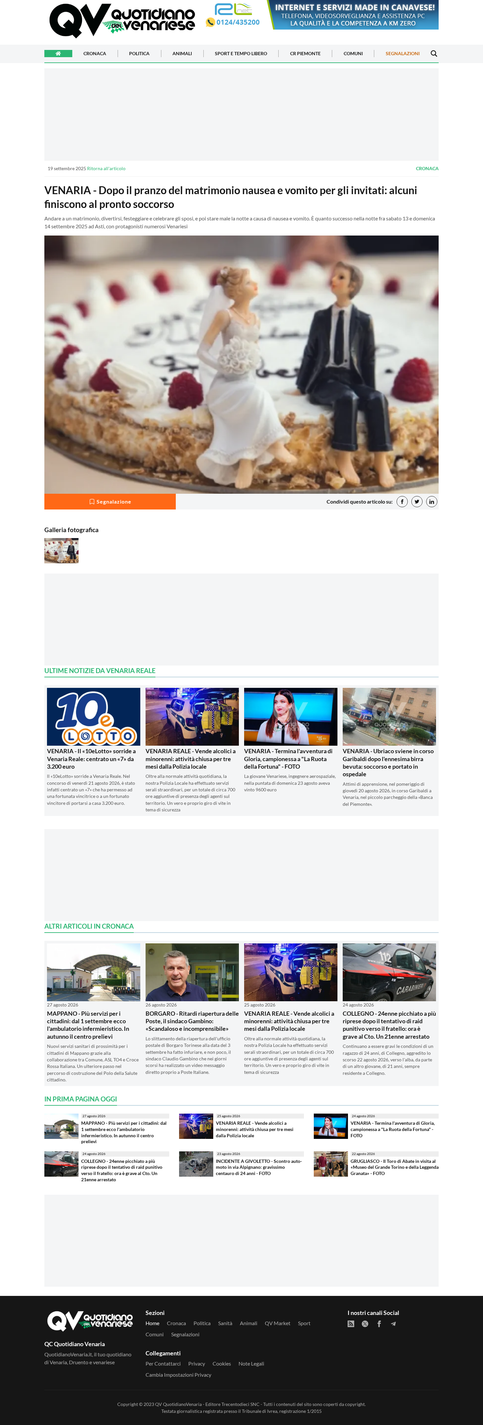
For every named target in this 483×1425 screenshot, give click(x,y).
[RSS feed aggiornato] (351, 1324)
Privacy (196, 1363)
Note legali (251, 1363)
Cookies (222, 1363)
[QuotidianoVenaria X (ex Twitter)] (365, 1324)
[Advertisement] (241, 114)
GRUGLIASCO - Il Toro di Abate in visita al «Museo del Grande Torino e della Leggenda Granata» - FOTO (395, 1167)
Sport (304, 1323)
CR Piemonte (305, 54)
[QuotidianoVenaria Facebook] (379, 1324)
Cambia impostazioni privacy (178, 1374)
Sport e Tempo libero (241, 54)
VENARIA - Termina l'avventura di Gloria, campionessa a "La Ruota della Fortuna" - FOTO (288, 758)
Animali (182, 54)
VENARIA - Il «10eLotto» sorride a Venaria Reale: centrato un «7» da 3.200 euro (91, 758)
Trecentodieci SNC (240, 1404)
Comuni (353, 54)
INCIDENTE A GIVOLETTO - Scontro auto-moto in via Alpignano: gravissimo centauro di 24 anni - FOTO (259, 1167)
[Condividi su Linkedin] (431, 501)
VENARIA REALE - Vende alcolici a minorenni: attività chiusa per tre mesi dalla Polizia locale (191, 758)
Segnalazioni (403, 54)
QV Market (277, 1323)
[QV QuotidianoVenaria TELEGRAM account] (393, 1324)
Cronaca (94, 54)
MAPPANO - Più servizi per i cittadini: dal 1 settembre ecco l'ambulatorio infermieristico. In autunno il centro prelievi (88, 1025)
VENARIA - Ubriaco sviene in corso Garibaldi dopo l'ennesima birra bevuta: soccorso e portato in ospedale (388, 762)
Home (152, 1323)
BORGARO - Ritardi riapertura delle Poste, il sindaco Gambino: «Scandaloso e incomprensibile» (192, 1021)
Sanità (225, 1323)
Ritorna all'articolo (106, 168)
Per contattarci (163, 1363)
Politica (139, 54)
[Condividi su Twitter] (417, 501)
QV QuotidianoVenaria (178, 1404)
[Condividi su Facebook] (402, 501)
